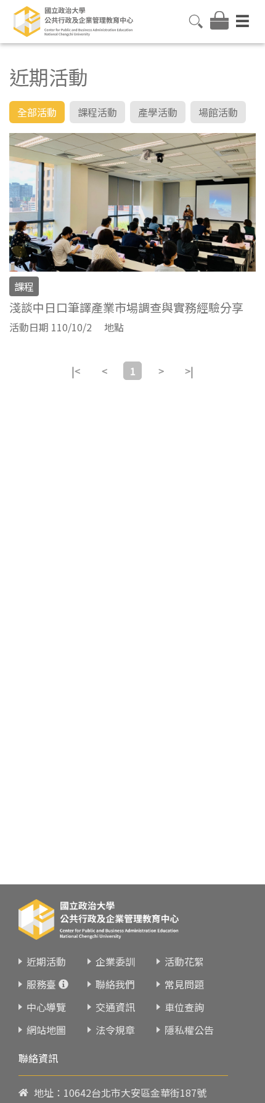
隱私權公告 (189, 1029)
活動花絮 (184, 961)
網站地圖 (46, 1029)
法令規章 (115, 1029)
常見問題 (184, 984)
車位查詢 (184, 1007)
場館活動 (218, 112)
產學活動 (157, 112)
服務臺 (41, 984)
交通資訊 (115, 1007)
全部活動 (37, 112)
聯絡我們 (115, 984)
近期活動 (46, 961)
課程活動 (97, 112)
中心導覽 (46, 1007)
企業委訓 (115, 961)
